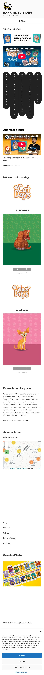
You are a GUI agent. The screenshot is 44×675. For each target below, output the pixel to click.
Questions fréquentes (14, 95)
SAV (14, 623)
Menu (23, 21)
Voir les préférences (22, 667)
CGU (30, 623)
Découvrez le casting (22, 94)
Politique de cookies (21, 672)
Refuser (22, 661)
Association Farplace (30, 95)
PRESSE (24, 623)
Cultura (6, 533)
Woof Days (30, 158)
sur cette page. (23, 420)
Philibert (6, 528)
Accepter (22, 655)
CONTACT (7, 623)
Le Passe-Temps (9, 538)
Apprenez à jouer (6, 90)
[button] (41, 632)
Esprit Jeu (7, 543)
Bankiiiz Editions (17, 12)
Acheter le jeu (38, 88)
